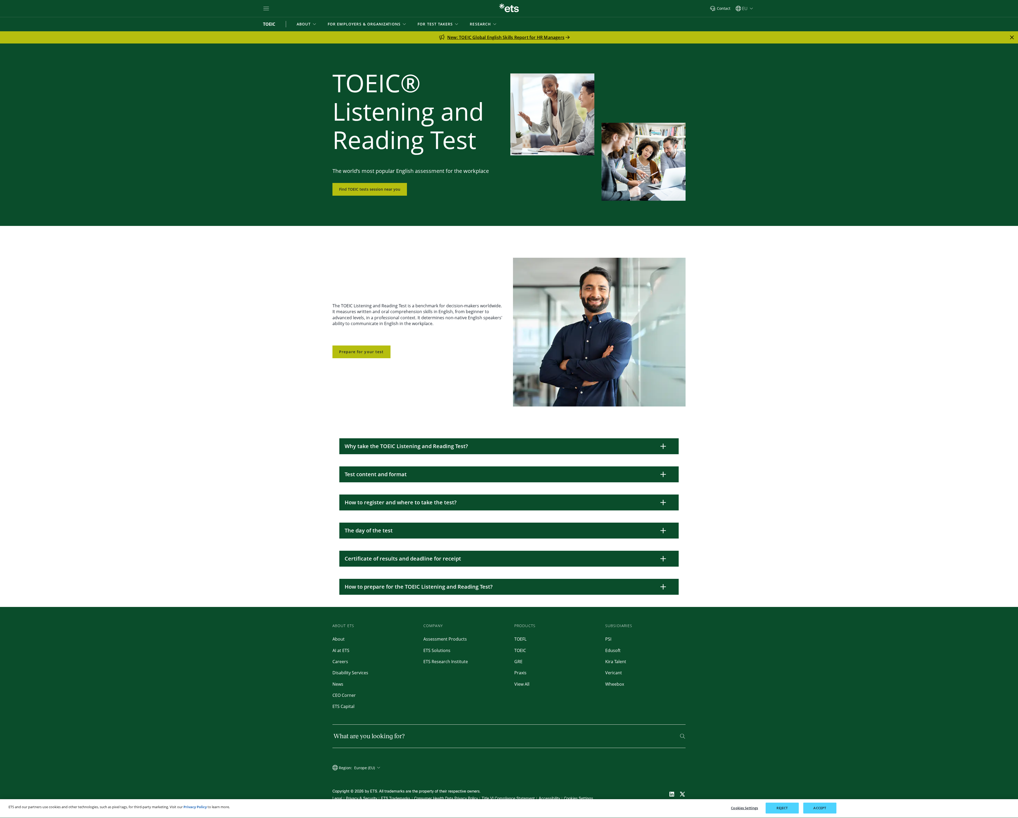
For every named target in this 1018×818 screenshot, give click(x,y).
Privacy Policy (195, 806)
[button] (307, 24)
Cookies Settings (578, 798)
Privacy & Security (361, 798)
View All (521, 684)
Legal (337, 798)
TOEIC (520, 650)
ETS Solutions (436, 650)
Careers (340, 661)
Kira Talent (615, 661)
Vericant (613, 673)
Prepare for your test (361, 351)
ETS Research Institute (445, 661)
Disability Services (350, 673)
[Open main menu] (266, 8)
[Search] (682, 736)
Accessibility (549, 798)
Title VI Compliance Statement (508, 798)
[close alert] (1012, 37)
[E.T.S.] (509, 8)
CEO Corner (344, 695)
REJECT (782, 808)
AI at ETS (340, 650)
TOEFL (520, 639)
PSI (608, 639)
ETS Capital (343, 706)
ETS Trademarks (395, 798)
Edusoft (613, 650)
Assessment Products (445, 639)
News (337, 684)
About (338, 639)
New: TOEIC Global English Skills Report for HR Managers (505, 37)
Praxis (520, 673)
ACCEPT (819, 808)
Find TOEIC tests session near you (369, 189)
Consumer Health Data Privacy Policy (446, 798)
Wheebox (614, 684)
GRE (518, 661)
